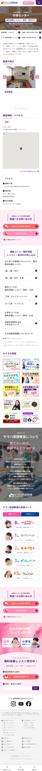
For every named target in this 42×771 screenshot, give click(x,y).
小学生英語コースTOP (29, 720)
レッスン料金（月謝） (9, 735)
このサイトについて (26, 756)
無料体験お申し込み (7, 769)
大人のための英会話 (8, 747)
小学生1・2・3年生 (29, 723)
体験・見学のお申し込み (30, 32)
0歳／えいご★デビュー (9, 723)
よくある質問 (27, 741)
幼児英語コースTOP (8, 720)
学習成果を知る (28, 738)
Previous (5, 77)
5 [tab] (26, 108)
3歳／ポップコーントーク (10, 730)
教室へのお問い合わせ (29, 37)
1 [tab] (15, 108)
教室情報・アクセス (7, 32)
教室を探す (34, 769)
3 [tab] (21, 108)
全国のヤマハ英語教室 (9, 750)
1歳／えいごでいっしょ (9, 725)
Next (37, 77)
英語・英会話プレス (8, 744)
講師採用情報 (27, 747)
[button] (21, 148)
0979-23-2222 (21, 233)
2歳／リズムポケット (8, 727)
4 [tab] (23, 108)
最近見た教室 (21, 769)
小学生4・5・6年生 (29, 725)
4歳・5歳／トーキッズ (9, 732)
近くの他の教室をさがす (28, 171)
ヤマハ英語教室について (9, 37)
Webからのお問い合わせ (21, 226)
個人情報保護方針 (15, 756)
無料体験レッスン (28, 3)
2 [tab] (18, 108)
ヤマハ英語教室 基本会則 (30, 744)
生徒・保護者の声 (8, 741)
